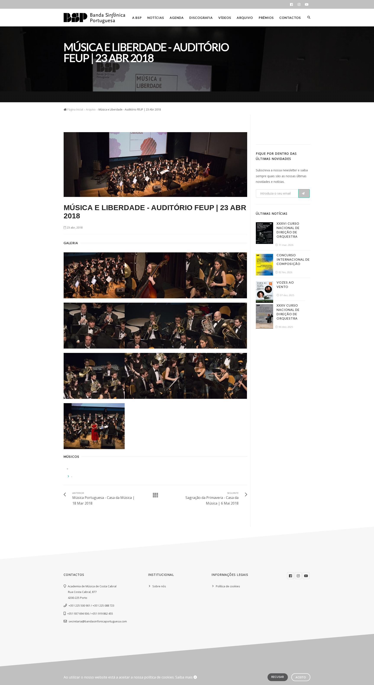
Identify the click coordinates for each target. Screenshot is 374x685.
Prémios (266, 17)
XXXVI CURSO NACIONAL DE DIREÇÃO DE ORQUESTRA (288, 230)
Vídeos (224, 17)
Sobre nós (159, 586)
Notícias (155, 17)
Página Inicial (75, 109)
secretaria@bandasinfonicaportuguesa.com (98, 621)
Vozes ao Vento (285, 285)
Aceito (301, 677)
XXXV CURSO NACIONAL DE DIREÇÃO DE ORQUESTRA (288, 312)
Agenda (177, 17)
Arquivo (245, 17)
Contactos (290, 17)
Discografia (201, 17)
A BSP (137, 17)
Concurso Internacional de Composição (293, 259)
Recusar (277, 677)
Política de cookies (228, 586)
